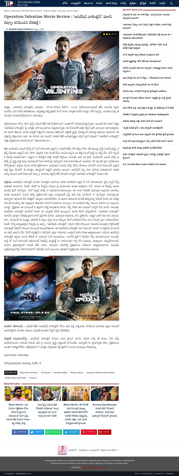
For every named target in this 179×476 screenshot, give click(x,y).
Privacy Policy (147, 474)
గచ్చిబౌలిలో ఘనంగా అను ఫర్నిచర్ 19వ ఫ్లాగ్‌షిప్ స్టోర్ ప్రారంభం (148, 134)
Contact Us (159, 474)
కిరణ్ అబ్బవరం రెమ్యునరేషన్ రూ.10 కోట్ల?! (141, 84)
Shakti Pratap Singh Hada (15, 378)
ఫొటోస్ (153, 3)
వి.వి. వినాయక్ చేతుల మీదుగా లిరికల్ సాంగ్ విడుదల (144, 164)
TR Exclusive (46, 373)
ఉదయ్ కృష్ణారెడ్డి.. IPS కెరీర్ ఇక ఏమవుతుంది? (142, 61)
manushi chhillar (60, 373)
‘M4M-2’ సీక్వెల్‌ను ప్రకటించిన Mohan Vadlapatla (146, 114)
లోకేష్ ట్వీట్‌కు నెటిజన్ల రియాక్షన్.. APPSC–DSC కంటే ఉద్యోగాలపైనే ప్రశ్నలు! (145, 46)
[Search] (171, 3)
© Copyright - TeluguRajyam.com (17, 474)
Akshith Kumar (16, 29)
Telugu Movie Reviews (28, 373)
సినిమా (99, 3)
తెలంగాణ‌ (88, 3)
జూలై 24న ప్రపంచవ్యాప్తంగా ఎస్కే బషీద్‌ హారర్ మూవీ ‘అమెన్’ (148, 141)
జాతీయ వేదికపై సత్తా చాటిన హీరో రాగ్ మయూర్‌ (142, 121)
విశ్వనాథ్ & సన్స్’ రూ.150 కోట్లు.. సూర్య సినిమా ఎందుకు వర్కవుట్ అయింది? (146, 16)
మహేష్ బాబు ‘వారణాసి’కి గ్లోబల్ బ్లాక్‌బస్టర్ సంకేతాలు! (145, 91)
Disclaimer (170, 474)
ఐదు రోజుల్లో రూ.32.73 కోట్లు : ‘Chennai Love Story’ (147, 78)
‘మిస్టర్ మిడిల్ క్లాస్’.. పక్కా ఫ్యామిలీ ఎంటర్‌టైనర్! (143, 128)
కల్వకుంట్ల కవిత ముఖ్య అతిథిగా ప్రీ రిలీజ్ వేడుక (142, 148)
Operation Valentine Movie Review (100, 373)
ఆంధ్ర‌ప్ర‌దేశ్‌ (75, 3)
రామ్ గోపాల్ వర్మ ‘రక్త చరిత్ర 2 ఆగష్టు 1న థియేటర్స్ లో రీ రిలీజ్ (148, 108)
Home (6, 11)
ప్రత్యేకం (133, 3)
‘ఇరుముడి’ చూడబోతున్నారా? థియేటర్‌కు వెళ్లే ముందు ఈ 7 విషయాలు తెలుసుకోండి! (147, 36)
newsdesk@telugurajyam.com (95, 467)
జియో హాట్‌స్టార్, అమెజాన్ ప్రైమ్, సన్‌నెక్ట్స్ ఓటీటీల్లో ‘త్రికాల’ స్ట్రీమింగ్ (146, 156)
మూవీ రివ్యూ (111, 3)
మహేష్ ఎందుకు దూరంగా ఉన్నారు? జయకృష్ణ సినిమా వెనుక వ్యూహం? (147, 70)
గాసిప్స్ (123, 3)
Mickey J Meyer (77, 373)
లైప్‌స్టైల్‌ (143, 3)
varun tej (32, 378)
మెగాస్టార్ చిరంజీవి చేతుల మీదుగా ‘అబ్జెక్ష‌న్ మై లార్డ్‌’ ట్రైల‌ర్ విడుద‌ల (147, 100)
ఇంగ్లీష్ (162, 3)
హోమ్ (65, 3)
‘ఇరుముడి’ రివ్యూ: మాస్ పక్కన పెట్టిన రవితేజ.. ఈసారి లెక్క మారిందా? (147, 26)
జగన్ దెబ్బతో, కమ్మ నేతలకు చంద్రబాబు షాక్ (141, 54)
